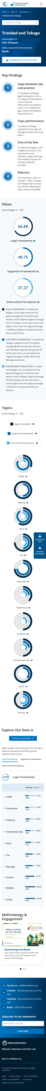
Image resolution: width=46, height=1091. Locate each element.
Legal (4, 1076)
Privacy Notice (15, 1076)
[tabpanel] (23, 840)
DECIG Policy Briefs (23, 1007)
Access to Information (11, 1079)
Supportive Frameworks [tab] (30, 759)
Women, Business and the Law (19, 1048)
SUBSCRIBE (23, 1031)
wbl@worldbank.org (29, 985)
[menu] (41, 4)
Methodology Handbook (17, 949)
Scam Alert (27, 1079)
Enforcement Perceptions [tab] (13, 766)
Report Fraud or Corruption (13, 1083)
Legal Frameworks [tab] (10, 759)
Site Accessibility (30, 1076)
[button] (20, 22)
